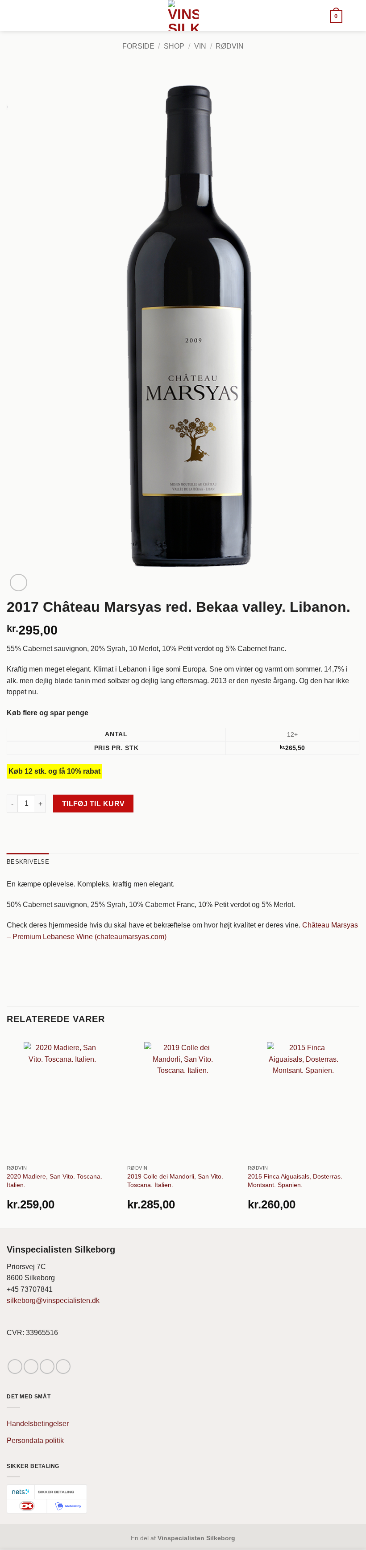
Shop (174, 46)
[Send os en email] (47, 1366)
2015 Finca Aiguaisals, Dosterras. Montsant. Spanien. (295, 1180)
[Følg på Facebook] (15, 1366)
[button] (336, 16)
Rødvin (230, 46)
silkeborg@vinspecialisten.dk (53, 1300)
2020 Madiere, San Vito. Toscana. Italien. (54, 1180)
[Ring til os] (63, 1366)
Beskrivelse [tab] (28, 861)
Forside (138, 46)
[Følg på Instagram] (31, 1366)
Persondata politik (35, 1440)
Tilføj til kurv (93, 804)
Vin (200, 46)
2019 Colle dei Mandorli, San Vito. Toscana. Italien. (175, 1180)
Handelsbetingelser (38, 1423)
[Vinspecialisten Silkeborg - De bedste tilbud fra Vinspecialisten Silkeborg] (183, 15)
